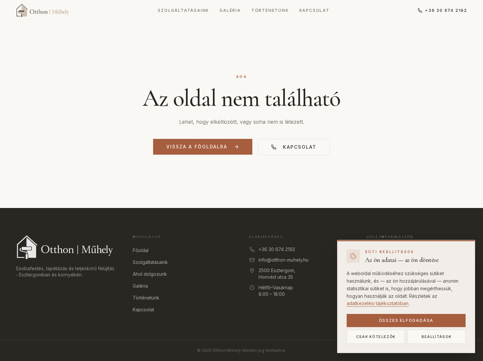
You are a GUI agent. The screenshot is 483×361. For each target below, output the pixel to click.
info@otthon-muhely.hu (284, 260)
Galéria (230, 10)
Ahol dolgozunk (150, 274)
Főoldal (141, 250)
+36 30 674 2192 (446, 10)
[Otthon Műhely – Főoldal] (43, 10)
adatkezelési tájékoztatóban (377, 303)
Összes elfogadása (406, 320)
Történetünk (270, 10)
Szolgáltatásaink (183, 10)
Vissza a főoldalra (197, 146)
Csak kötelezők (375, 336)
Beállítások (437, 336)
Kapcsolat (314, 10)
